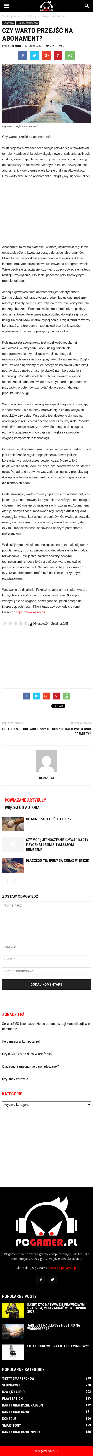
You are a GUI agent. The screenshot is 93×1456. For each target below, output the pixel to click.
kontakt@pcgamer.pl (62, 1268)
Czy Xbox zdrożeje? (16, 1079)
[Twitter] (52, 1280)
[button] (87, 6)
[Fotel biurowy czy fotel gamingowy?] (13, 1352)
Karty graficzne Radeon (22, 1405)
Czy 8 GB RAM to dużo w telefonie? (27, 1054)
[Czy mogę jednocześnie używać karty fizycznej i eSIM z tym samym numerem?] (13, 844)
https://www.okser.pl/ (30, 612)
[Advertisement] (46, 212)
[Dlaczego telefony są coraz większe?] (13, 865)
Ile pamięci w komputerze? (21, 1041)
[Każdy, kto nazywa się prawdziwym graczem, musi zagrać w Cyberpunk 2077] (13, 1310)
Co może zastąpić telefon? (48, 819)
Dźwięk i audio (13, 1392)
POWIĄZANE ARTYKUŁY (25, 800)
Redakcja (16, 45)
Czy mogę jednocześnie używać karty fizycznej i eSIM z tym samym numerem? (57, 845)
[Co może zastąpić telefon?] (13, 824)
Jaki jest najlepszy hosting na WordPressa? (53, 1327)
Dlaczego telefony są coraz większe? (58, 861)
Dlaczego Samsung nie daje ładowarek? (30, 1066)
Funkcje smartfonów (28, 22)
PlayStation (12, 1399)
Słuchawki (11, 1385)
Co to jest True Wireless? (24, 729)
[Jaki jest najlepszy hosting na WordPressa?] (13, 1331)
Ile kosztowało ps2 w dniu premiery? (69, 731)
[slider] (15, 623)
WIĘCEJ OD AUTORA (22, 807)
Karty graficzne (16, 1412)
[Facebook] (40, 1280)
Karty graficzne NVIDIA (21, 1432)
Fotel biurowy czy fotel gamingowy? (58, 1346)
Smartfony (8, 22)
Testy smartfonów (18, 1378)
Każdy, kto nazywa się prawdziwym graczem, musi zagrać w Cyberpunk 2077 (56, 1308)
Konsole (9, 1419)
